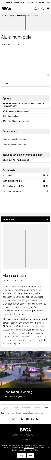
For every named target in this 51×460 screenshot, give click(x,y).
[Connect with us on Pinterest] (37, 419)
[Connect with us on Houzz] (22, 419)
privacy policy (38, 413)
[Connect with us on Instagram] (14, 419)
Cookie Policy (29, 448)
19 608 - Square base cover (15, 144)
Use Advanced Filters (37, 2)
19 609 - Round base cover (14, 139)
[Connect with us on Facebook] (18, 419)
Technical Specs (9, 219)
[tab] (25, 219)
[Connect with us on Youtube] (27, 419)
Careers (26, 439)
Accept (21, 456)
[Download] (43, 175)
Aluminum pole (23, 16)
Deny (31, 456)
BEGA (4, 16)
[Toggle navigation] (47, 8)
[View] (47, 175)
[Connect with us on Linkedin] (32, 419)
